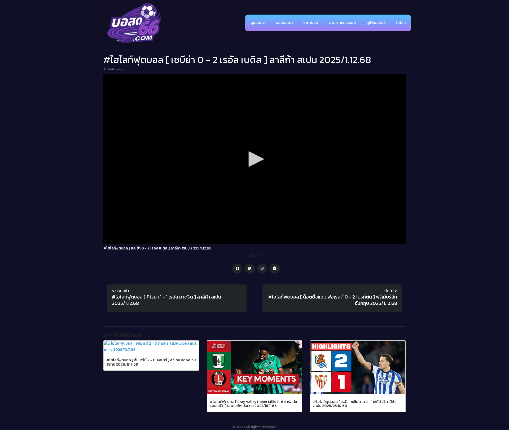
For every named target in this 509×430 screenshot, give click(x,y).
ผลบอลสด (284, 22)
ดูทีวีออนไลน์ (375, 22)
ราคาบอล (310, 22)
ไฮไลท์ (401, 22)
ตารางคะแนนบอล (342, 22)
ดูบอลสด (258, 22)
